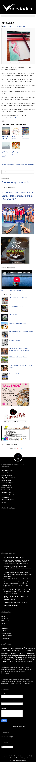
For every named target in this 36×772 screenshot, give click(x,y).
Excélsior (4, 626)
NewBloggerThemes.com (18, 760)
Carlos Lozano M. (6, 487)
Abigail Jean (5, 497)
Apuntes (11, 648)
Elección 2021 (17, 653)
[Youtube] (15, 182)
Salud (33, 659)
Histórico (23, 655)
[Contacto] (25, 182)
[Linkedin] (22, 182)
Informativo (11, 657)
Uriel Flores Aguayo (7, 482)
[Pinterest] (12, 182)
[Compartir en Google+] (13, 118)
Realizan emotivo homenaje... (17, 323)
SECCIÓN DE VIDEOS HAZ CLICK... (12, 290)
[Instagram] (18, 182)
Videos (31, 661)
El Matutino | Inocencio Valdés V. (13, 557)
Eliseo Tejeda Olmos (7, 499)
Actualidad (4, 648)
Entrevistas (31, 653)
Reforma (4, 623)
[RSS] (28, 182)
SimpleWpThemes (15, 758)
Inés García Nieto (6, 490)
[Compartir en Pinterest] (16, 118)
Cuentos (23, 651)
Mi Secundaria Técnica (15, 153)
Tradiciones (4, 661)
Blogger (23, 726)
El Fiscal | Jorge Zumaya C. (12, 605)
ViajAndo (26, 661)
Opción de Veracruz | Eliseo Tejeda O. (15, 582)
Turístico (11, 661)
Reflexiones (22, 26)
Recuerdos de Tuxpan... (16, 374)
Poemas (16, 26)
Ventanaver (4, 628)
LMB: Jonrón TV (14, 314)
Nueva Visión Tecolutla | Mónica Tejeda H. (17, 590)
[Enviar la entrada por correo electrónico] (2, 121)
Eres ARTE (7, 22)
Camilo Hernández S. (7, 475)
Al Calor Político (6, 635)
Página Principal (19, 164)
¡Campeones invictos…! (16, 306)
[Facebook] (2, 182)
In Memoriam (30, 655)
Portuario (32, 657)
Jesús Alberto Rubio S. (8, 470)
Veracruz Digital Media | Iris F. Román (16, 572)
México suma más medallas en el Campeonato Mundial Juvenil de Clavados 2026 (17, 195)
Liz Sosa (3, 502)
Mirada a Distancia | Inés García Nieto (15, 596)
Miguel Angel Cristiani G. (8, 478)
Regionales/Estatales (20, 659)
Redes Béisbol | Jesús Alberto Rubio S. (16, 579)
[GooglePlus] (8, 182)
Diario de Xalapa (6, 633)
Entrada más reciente (8, 164)
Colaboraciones (6, 480)
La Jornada (4, 618)
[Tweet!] (11, 118)
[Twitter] (5, 182)
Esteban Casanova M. (7, 492)
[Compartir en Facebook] (9, 118)
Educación (4, 653)
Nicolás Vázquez (14, 340)
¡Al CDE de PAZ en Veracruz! (18, 297)
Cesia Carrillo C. (8, 26)
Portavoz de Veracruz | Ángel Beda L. (15, 566)
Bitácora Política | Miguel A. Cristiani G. (16, 560)
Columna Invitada (6, 473)
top (18, 459)
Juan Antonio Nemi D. (7, 495)
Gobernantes (5, 638)
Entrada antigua (29, 164)
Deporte (31, 650)
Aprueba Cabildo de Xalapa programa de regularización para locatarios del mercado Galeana (15, 585)
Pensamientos (20, 657)
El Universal (5, 621)
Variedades (19, 661)
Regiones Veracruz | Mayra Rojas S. (15, 602)
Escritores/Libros (6, 655)
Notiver (3, 630)
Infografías (4, 657)
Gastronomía (16, 655)
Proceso (3, 616)
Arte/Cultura (19, 648)
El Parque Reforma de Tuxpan (18, 357)
